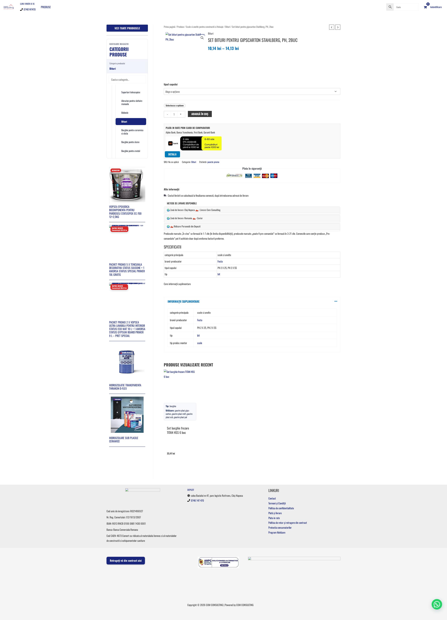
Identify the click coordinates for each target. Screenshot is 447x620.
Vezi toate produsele (127, 28)
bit (219, 274)
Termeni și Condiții (277, 503)
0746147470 (30, 9)
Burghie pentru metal (130, 151)
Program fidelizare (276, 532)
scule (199, 343)
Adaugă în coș (199, 114)
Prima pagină (169, 26)
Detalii (172, 154)
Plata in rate (274, 518)
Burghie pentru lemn (130, 142)
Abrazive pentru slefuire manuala (131, 102)
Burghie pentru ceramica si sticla (132, 131)
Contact (272, 498)
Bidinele (124, 112)
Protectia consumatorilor (280, 527)
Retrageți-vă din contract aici (126, 560)
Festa (220, 261)
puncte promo (213, 162)
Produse (46, 7)
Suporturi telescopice (130, 92)
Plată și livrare (275, 513)
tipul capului (171, 84)
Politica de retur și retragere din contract (287, 522)
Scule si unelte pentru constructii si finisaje (204, 26)
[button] (202, 38)
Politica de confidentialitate (281, 508)
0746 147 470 (197, 500)
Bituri (124, 121)
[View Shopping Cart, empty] (425, 7)
